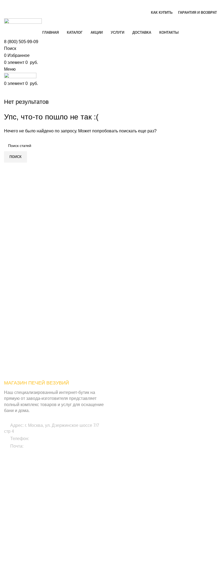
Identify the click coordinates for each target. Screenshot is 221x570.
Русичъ (84, 499)
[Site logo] (23, 22)
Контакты (159, 545)
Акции (156, 490)
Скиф (82, 508)
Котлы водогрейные (169, 450)
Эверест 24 (14, 545)
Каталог (158, 481)
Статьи (157, 508)
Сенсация (13, 536)
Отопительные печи (169, 441)
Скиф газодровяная (95, 527)
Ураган (10, 518)
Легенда (11, 481)
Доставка (159, 536)
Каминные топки (166, 460)
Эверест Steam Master (24, 554)
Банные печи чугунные (171, 395)
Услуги (157, 499)
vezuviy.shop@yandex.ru (48, 446)
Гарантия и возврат (168, 527)
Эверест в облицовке (22, 527)
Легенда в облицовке (22, 490)
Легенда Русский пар (22, 499)
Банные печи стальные (171, 404)
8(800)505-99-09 (46, 438)
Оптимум (86, 490)
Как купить (160, 518)
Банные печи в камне (170, 423)
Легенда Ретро (17, 508)
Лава (82, 481)
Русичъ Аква (88, 518)
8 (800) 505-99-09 (21, 41)
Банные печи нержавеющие (176, 414)
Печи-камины (163, 432)
